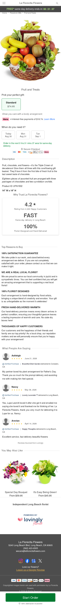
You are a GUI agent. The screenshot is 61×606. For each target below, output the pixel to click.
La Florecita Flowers (30, 3)
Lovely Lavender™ (30, 395)
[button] (54, 599)
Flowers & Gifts (15, 13)
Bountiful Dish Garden (31, 363)
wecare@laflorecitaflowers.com (30, 550)
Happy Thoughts (29, 429)
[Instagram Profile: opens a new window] (21, 561)
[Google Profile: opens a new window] (34, 561)
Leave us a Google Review (30, 570)
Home (4, 13)
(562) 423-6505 (30, 548)
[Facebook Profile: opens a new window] (27, 561)
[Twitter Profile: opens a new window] (40, 561)
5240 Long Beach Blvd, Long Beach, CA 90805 (30, 545)
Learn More (49, 119)
